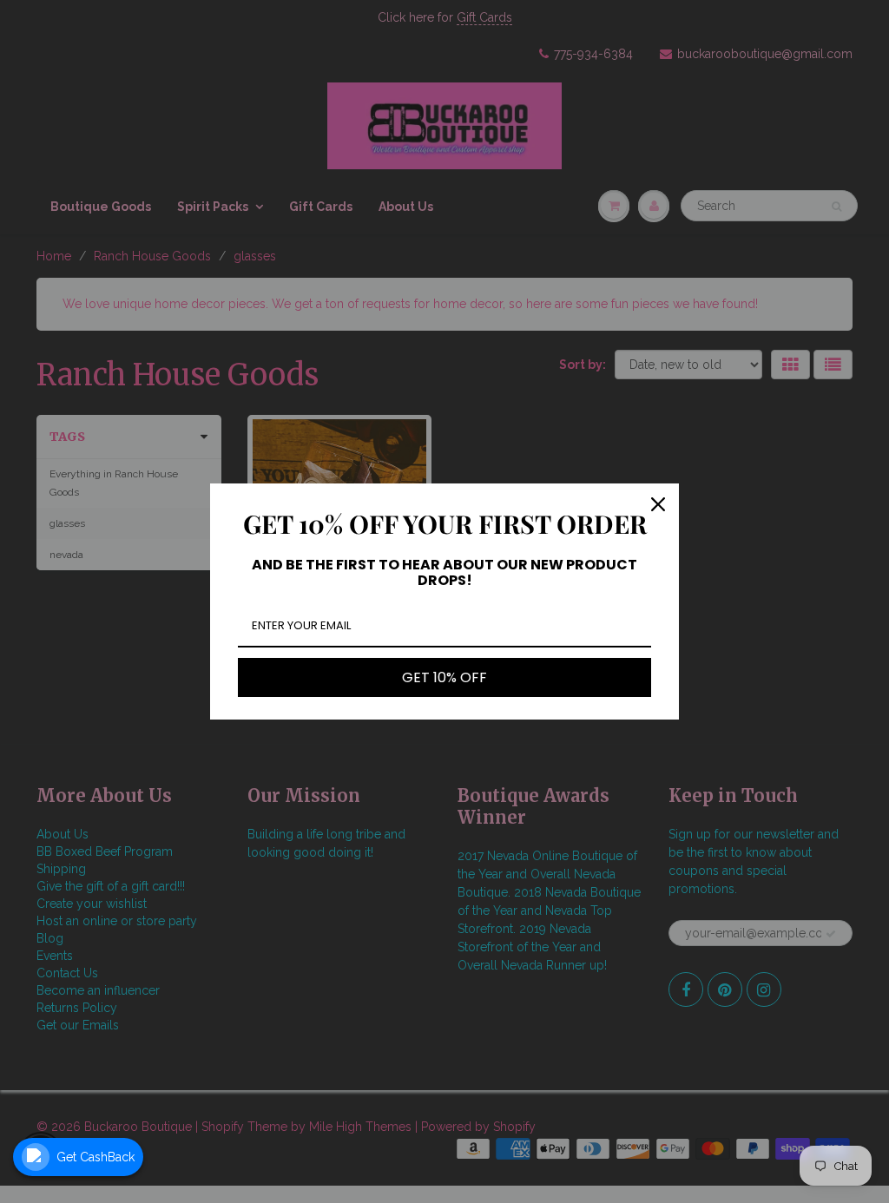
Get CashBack (95, 1157)
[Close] (658, 504)
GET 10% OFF (444, 677)
